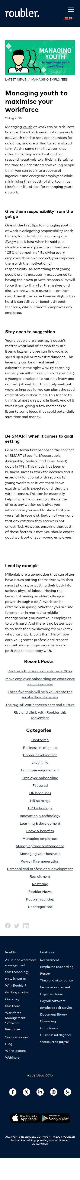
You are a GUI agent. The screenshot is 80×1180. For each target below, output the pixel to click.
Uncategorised (40, 906)
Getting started (17, 992)
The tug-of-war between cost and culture (40, 704)
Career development (40, 754)
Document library (53, 1014)
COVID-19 (40, 762)
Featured (40, 785)
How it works (15, 978)
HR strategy (40, 800)
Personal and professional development (40, 868)
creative (41, 340)
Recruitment (40, 876)
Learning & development (40, 823)
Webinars (12, 1057)
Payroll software (52, 1000)
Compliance (49, 1028)
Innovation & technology (40, 815)
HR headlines (40, 792)
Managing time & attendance (40, 845)
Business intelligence (40, 747)
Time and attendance (56, 980)
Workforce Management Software (15, 1017)
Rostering (40, 883)
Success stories (16, 1037)
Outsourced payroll (55, 1041)
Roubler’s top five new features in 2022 (40, 670)
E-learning (48, 1021)
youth (27, 126)
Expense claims (51, 994)
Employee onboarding (40, 777)
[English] (70, 18)
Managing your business (40, 853)
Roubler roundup (40, 898)
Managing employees (49, 79)
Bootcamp (40, 739)
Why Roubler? (15, 985)
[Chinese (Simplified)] (66, 18)
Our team (12, 1006)
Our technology (17, 972)
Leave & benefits (40, 830)
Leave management (55, 987)
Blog (8, 1044)
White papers (15, 1050)
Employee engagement (40, 769)
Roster (45, 973)
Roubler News (40, 891)
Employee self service (56, 1007)
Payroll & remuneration (40, 861)
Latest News (15, 79)
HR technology (40, 807)
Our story (12, 999)
